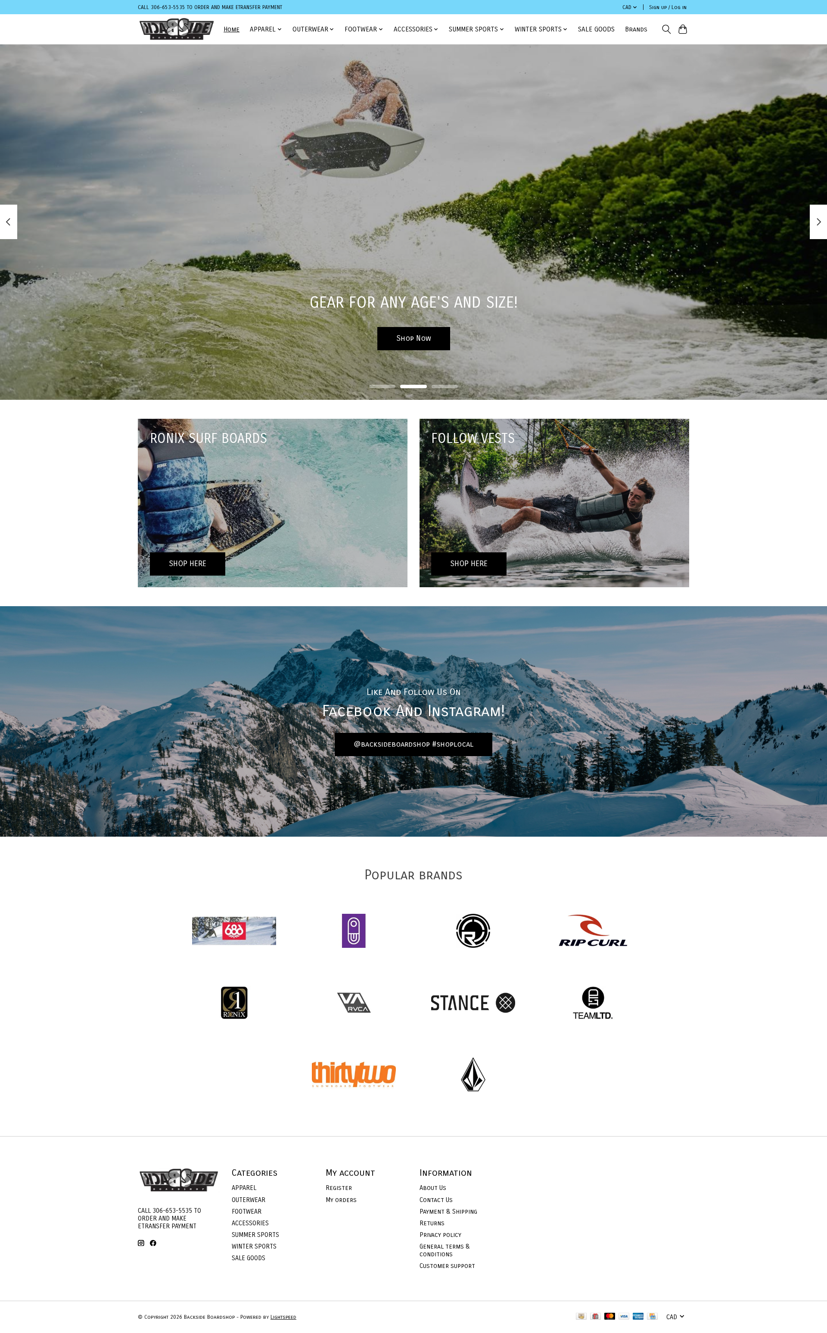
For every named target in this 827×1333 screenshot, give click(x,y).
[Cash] (581, 1317)
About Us (433, 1188)
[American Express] (638, 1317)
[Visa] (624, 1317)
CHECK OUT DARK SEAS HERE (414, 338)
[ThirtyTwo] (353, 1076)
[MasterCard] (610, 1317)
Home (231, 29)
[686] (234, 932)
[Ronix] (234, 1004)
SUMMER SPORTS (255, 1235)
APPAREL (244, 1188)
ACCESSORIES (250, 1223)
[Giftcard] (595, 1317)
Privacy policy (440, 1235)
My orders (341, 1200)
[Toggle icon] (666, 29)
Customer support (447, 1266)
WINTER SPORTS (254, 1246)
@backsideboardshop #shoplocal (413, 744)
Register (339, 1188)
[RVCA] (353, 1004)
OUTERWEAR (248, 1200)
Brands (636, 29)
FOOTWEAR (246, 1211)
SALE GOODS (596, 29)
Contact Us (436, 1200)
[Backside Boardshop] (176, 29)
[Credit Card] (652, 1317)
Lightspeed (283, 1317)
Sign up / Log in (668, 7)
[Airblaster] (353, 932)
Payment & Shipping (448, 1211)
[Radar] (473, 932)
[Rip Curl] (593, 932)
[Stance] (473, 1004)
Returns (432, 1223)
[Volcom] (473, 1076)
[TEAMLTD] (593, 1004)
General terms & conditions (445, 1250)
